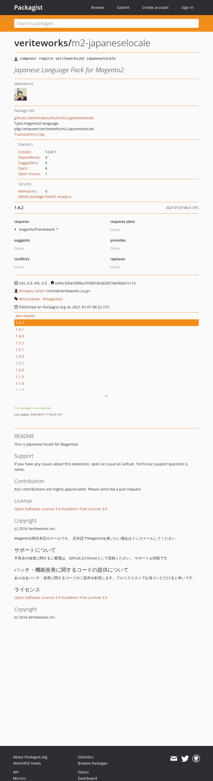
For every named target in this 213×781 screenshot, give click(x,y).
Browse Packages (93, 763)
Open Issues (29, 173)
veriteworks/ (43, 42)
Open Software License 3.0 (37, 508)
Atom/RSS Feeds (27, 763)
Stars (22, 168)
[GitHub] (196, 758)
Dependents (28, 157)
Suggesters (27, 162)
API (15, 772)
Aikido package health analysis (44, 196)
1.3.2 (20, 342)
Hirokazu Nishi (31, 290)
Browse (97, 7)
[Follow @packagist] (185, 758)
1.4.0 (20, 336)
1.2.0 (20, 369)
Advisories (27, 191)
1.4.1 (20, 329)
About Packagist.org (30, 756)
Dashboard (87, 778)
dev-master (25, 315)
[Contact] (173, 758)
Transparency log (29, 134)
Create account (155, 7)
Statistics (86, 756)
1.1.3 (20, 390)
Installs (24, 151)
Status (83, 772)
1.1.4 (20, 383)
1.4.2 (20, 322)
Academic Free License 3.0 (84, 508)
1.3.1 (20, 349)
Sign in (188, 7)
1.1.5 (20, 376)
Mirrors (19, 778)
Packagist (28, 7)
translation (30, 298)
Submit (123, 7)
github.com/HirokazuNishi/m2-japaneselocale (54, 117)
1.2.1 (20, 363)
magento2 (54, 298)
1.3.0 (20, 356)
